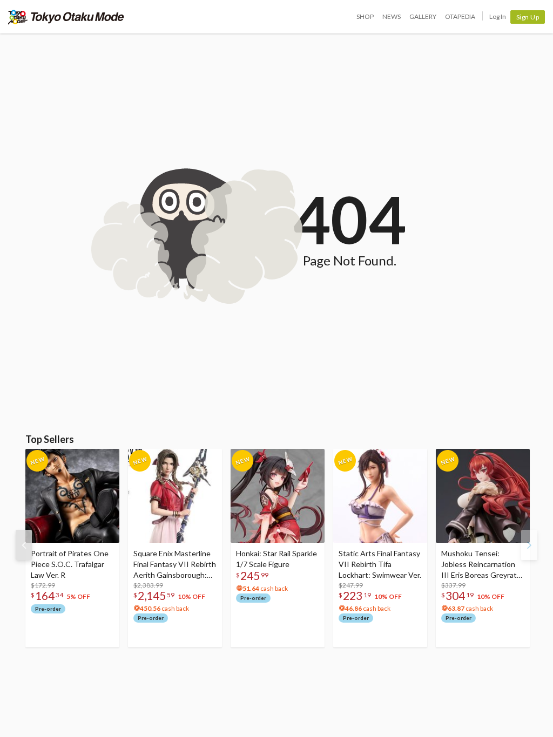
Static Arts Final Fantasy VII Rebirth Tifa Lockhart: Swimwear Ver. (380, 564)
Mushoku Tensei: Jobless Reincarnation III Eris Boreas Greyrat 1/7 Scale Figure (479, 565)
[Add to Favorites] (105, 459)
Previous (24, 545)
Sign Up (527, 17)
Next (529, 545)
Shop (365, 16)
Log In (497, 16)
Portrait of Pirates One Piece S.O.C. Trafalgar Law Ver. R (70, 564)
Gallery (422, 16)
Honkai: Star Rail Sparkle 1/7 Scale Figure (276, 559)
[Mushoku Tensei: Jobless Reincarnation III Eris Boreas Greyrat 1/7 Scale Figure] (483, 496)
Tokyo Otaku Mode (66, 16)
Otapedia (460, 16)
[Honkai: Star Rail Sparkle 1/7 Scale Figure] (278, 496)
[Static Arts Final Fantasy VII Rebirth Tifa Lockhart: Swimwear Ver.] (380, 496)
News (391, 16)
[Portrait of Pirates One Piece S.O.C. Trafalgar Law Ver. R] (72, 496)
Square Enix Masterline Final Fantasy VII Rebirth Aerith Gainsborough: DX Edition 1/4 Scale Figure (174, 565)
